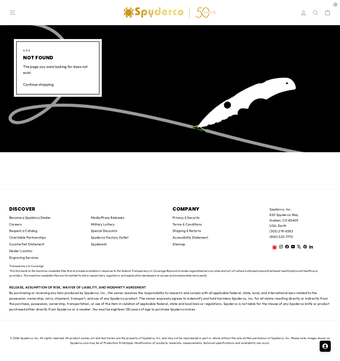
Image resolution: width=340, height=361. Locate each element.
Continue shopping (38, 84)
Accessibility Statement (190, 237)
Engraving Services (23, 257)
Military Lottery (103, 224)
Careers (15, 224)
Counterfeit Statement (26, 244)
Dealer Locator (21, 251)
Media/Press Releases (107, 217)
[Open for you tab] (325, 346)
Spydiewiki (99, 244)
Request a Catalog (23, 231)
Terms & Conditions (187, 224)
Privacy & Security (186, 217)
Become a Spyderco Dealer (30, 217)
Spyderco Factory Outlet (109, 237)
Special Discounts (104, 231)
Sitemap (179, 244)
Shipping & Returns (187, 231)
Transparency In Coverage (26, 266)
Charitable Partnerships (27, 237)
